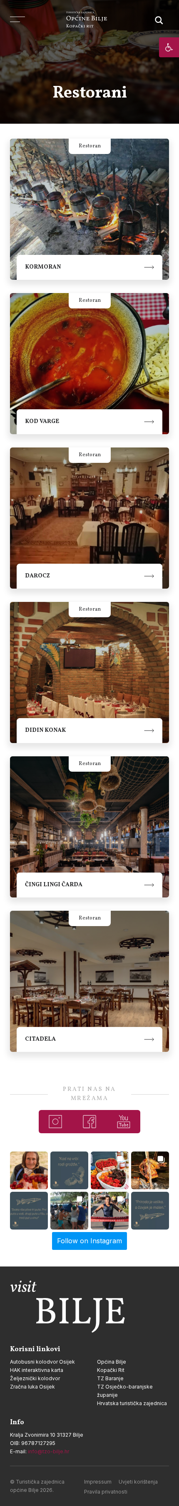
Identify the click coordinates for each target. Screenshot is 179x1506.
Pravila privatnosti (105, 1492)
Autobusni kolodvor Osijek (42, 1362)
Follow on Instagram (89, 1241)
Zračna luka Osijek (32, 1387)
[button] (169, 47)
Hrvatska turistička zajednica (132, 1403)
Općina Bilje (111, 1362)
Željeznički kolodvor (35, 1378)
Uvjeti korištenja (138, 1482)
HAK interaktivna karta (36, 1370)
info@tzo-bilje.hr (48, 1451)
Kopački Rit (110, 1370)
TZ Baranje (110, 1378)
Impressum (98, 1482)
